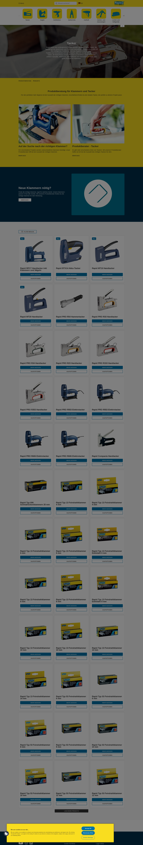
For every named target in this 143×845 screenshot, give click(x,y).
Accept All (88, 828)
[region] (60, 833)
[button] (6, 833)
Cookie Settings (88, 837)
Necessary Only (88, 833)
